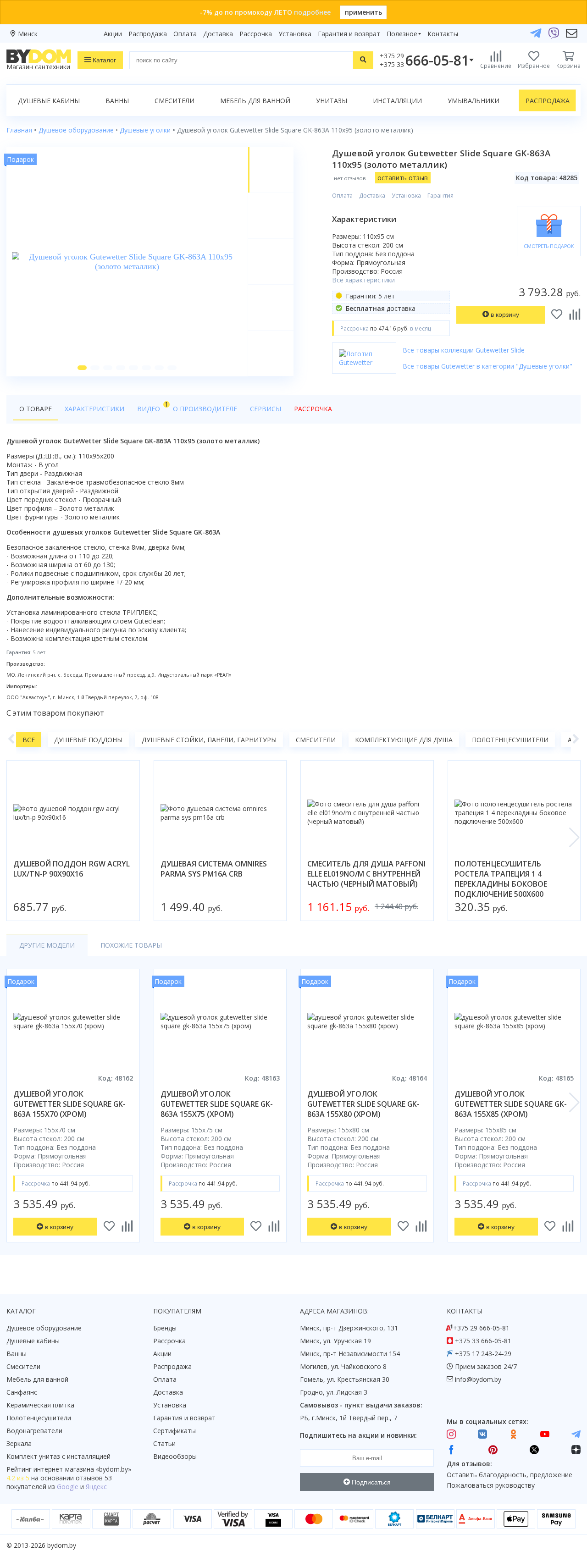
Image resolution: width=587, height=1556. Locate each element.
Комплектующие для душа (404, 739)
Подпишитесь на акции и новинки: (358, 1435)
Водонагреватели (34, 1430)
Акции (113, 33)
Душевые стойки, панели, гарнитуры (209, 739)
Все (28, 739)
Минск (28, 33)
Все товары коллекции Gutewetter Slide (464, 350)
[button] (82, 367)
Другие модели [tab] (47, 945)
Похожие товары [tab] (131, 945)
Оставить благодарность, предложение (509, 1474)
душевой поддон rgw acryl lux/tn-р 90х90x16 (71, 869)
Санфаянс (21, 1392)
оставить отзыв (402, 177)
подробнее (312, 12)
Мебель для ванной (255, 100)
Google (67, 1486)
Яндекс (96, 1486)
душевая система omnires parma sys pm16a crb (214, 869)
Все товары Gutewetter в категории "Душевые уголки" (487, 366)
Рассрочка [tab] (313, 408)
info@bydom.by (478, 1379)
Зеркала (19, 1443)
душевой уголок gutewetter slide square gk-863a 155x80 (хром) (363, 1104)
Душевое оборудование (44, 1328)
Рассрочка (255, 33)
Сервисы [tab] (265, 408)
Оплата (185, 33)
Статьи (164, 1443)
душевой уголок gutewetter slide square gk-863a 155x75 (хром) (217, 1104)
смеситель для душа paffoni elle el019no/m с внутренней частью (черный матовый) (366, 874)
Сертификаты (174, 1430)
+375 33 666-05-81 (483, 1340)
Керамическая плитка (40, 1405)
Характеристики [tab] (94, 408)
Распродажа (147, 33)
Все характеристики (363, 280)
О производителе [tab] (205, 408)
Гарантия (440, 195)
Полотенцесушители (510, 739)
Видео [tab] (151, 406)
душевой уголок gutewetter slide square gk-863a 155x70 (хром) (69, 1104)
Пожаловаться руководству (491, 1485)
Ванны (117, 100)
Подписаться (370, 1482)
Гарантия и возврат (349, 33)
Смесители (174, 100)
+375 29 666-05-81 (481, 1328)
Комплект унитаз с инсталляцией (58, 1456)
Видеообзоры (175, 1456)
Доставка (218, 33)
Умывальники (473, 100)
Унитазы (331, 100)
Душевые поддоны (88, 739)
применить (363, 12)
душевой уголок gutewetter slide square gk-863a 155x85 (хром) (510, 1104)
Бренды (165, 1328)
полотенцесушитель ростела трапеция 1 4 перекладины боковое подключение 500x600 (500, 879)
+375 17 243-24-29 (483, 1353)
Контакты (442, 33)
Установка (294, 33)
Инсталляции (397, 100)
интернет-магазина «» (82, 1469)
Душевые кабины (49, 100)
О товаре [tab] (35, 408)
